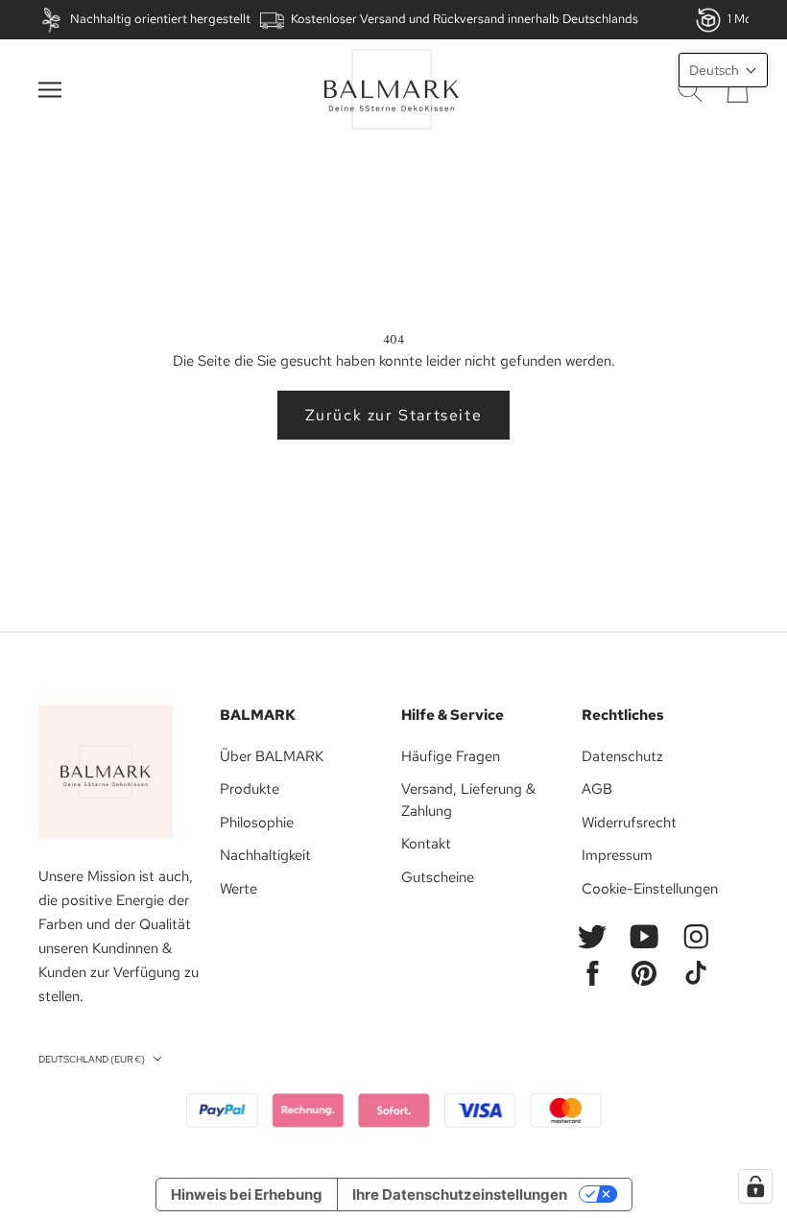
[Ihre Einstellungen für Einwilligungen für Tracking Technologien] (755, 1186)
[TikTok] (695, 973)
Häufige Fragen (450, 756)
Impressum (617, 855)
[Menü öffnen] (49, 90)
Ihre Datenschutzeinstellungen (459, 1194)
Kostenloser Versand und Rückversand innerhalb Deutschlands (464, 19)
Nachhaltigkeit (265, 855)
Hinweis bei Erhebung (246, 1194)
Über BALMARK (271, 756)
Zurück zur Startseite (394, 415)
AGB (597, 789)
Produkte (249, 789)
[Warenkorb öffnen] (738, 89)
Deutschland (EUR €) (91, 1059)
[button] (723, 70)
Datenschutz (622, 756)
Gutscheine (437, 877)
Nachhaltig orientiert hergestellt (160, 19)
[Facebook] (592, 973)
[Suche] (690, 90)
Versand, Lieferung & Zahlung (468, 800)
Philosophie (257, 822)
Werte (238, 888)
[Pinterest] (644, 973)
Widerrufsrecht (629, 822)
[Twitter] (592, 936)
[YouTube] (644, 936)
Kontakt (426, 843)
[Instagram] (695, 936)
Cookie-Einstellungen (650, 888)
